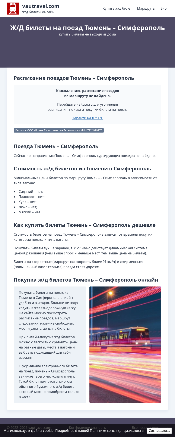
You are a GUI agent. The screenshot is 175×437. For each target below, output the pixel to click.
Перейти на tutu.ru (87, 118)
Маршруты (146, 8)
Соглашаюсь (159, 430)
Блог (164, 8)
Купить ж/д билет (117, 8)
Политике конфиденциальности (117, 430)
